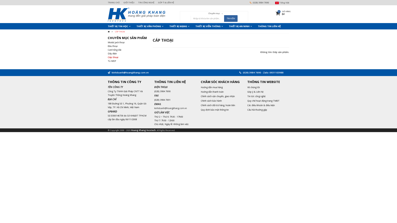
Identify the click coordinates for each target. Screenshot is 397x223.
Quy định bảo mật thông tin (215, 109)
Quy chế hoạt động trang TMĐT (263, 100)
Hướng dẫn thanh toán (212, 91)
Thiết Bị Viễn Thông (197, 26)
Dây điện (112, 53)
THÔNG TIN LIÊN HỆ (251, 26)
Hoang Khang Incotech (143, 130)
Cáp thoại (120, 31)
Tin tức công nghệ (256, 96)
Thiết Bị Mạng (170, 26)
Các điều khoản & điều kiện (261, 105)
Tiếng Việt (284, 2)
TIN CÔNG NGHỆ (146, 2)
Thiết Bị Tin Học (116, 26)
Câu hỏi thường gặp (257, 109)
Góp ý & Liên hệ (255, 91)
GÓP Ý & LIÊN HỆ (166, 2)
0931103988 (276, 72)
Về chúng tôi (253, 87)
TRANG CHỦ (114, 2)
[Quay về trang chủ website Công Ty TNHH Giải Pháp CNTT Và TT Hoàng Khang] (136, 14)
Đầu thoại (113, 46)
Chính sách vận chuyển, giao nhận (218, 96)
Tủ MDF (112, 60)
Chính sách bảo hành (211, 100)
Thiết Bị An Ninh (224, 26)
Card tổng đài (114, 49)
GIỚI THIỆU (128, 2)
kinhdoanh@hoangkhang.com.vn (170, 108)
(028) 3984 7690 (261, 2)
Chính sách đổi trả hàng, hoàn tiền (218, 105)
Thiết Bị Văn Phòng (143, 26)
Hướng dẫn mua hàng (212, 87)
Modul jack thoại (116, 42)
